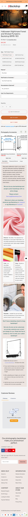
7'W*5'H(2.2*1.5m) (7, 55)
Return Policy (19, 482)
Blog (17, 498)
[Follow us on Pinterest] (10, 450)
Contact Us (3, 477)
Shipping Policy (19, 477)
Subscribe (22, 461)
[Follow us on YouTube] (13, 450)
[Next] (25, 26)
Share (14, 44)
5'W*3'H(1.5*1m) (19, 55)
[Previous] (2, 26)
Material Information (20, 474)
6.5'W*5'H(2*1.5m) (7, 58)
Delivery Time (4, 482)
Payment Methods (5, 499)
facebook (19, 204)
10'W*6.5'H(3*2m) (6, 62)
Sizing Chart (18, 480)
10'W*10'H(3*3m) (6, 65)
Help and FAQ (4, 480)
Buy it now (14, 122)
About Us (3, 474)
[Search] (5, 6)
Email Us (17, 495)
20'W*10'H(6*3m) (19, 65)
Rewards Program (5, 491)
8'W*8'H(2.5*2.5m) (19, 62)
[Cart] (25, 6)
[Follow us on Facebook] (3, 450)
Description (4, 161)
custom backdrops (9, 362)
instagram (22, 202)
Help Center (18, 493)
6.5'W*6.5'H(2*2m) (19, 58)
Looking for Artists (5, 496)
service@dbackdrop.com (14, 196)
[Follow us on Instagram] (6, 450)
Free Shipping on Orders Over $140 (14, 1)
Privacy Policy (19, 501)
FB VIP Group (4, 493)
